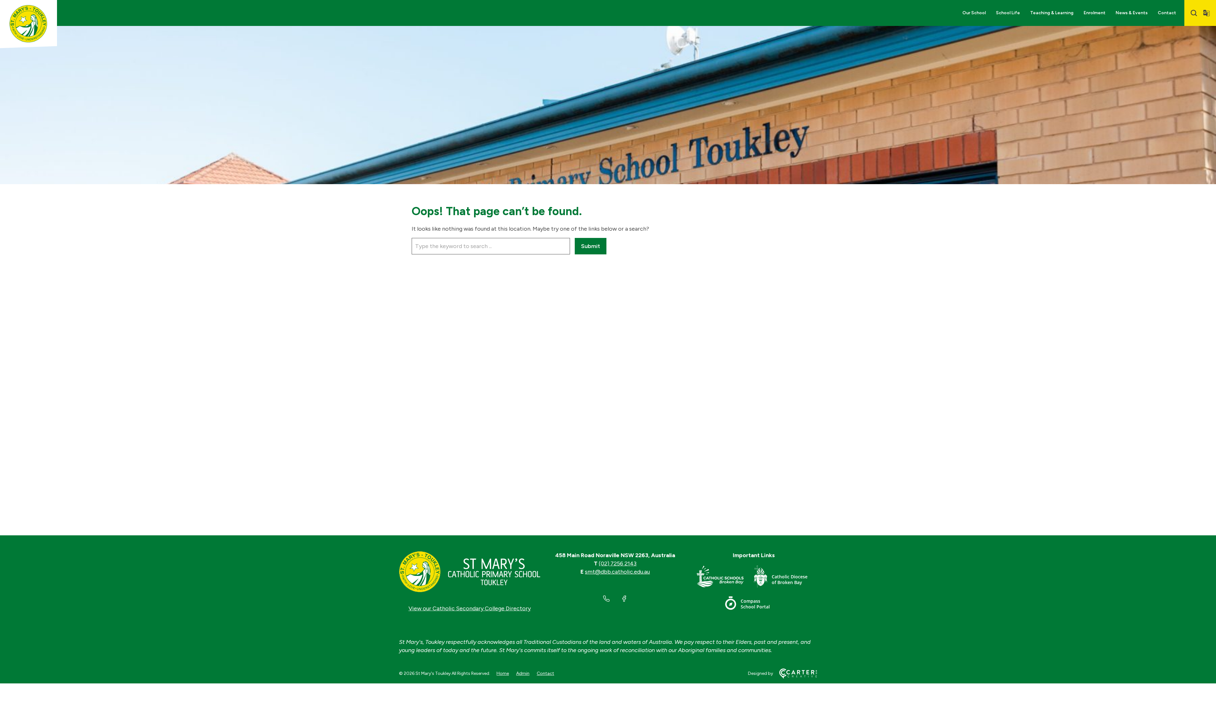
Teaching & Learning (1052, 13)
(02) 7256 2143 (617, 563)
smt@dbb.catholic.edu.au (617, 571)
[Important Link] (725, 578)
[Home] (469, 571)
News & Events (1132, 13)
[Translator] (1206, 13)
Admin (522, 673)
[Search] (1194, 13)
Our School (974, 13)
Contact (1167, 13)
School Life (1008, 13)
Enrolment (1094, 13)
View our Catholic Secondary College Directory (469, 608)
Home (503, 673)
